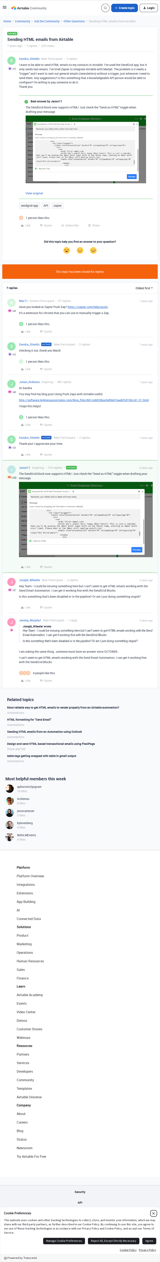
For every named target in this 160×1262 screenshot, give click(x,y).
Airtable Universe (29, 1097)
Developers (25, 1071)
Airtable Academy (30, 995)
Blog (20, 1131)
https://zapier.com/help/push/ (88, 307)
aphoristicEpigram (29, 787)
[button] (4, 9)
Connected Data (29, 918)
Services (23, 1063)
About (21, 1113)
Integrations (26, 884)
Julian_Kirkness (29, 382)
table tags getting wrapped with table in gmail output (41, 756)
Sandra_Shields (29, 59)
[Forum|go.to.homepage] (29, 8)
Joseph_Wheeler (29, 580)
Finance (23, 978)
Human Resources (30, 961)
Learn (21, 986)
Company (24, 1105)
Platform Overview (30, 876)
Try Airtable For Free (31, 1156)
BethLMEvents (26, 835)
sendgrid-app (29, 205)
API (46, 205)
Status (22, 1139)
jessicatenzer (25, 811)
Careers (22, 1122)
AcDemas (23, 799)
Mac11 (23, 301)
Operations (25, 952)
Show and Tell (16, 749)
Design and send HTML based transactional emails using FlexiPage (51, 744)
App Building (26, 901)
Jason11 (24, 468)
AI (18, 910)
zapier (58, 205)
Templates (24, 1088)
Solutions (24, 927)
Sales (21, 969)
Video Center (26, 1012)
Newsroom (24, 1148)
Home (7, 21)
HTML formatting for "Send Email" (29, 720)
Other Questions (74, 21)
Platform (23, 867)
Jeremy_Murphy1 (30, 620)
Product (23, 935)
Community (22, 21)
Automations (15, 713)
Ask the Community (47, 21)
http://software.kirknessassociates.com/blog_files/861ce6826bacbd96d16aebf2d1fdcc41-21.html (84, 400)
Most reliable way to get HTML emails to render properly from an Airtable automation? (63, 707)
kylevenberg (25, 823)
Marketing (24, 944)
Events (22, 1003)
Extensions (25, 893)
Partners (23, 1054)
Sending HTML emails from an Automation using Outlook (44, 732)
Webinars (23, 1037)
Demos (22, 1020)
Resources (24, 1045)
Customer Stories (29, 1029)
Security (80, 1192)
